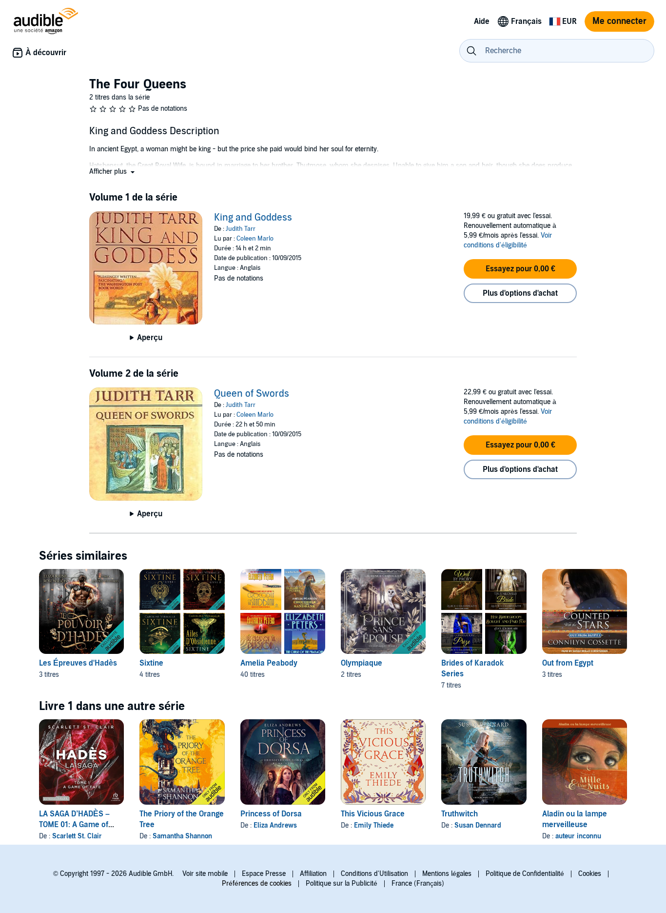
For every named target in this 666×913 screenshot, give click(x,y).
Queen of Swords (251, 394)
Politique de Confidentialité (525, 874)
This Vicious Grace (373, 814)
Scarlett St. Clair (77, 836)
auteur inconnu (578, 836)
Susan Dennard (477, 825)
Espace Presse (264, 874)
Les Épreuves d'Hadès (78, 663)
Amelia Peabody (268, 663)
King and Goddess (253, 217)
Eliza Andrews (275, 825)
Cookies (589, 874)
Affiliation (313, 874)
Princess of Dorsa (271, 814)
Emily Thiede (373, 825)
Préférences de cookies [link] (257, 883)
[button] (113, 171)
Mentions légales (446, 874)
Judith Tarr (240, 229)
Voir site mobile (205, 874)
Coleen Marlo (255, 239)
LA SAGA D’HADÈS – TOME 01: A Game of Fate (74, 824)
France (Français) (418, 883)
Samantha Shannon (182, 836)
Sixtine (151, 663)
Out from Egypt (567, 663)
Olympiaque (361, 663)
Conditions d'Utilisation (374, 874)
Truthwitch (459, 814)
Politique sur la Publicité (341, 883)
